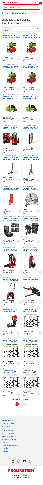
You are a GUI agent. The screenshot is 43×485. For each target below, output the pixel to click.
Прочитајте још (17, 211)
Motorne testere (7, 308)
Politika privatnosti (8, 423)
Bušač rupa (26, 308)
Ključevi (10, 216)
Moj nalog (5, 451)
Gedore (5, 216)
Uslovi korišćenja (7, 420)
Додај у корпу (18, 59)
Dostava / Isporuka (8, 430)
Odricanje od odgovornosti (11, 436)
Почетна (5, 13)
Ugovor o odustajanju (9, 433)
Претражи (38, 7)
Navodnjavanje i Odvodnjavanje (11, 126)
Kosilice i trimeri (7, 277)
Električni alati (7, 125)
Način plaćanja (6, 427)
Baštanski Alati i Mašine (9, 34)
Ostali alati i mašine (28, 186)
